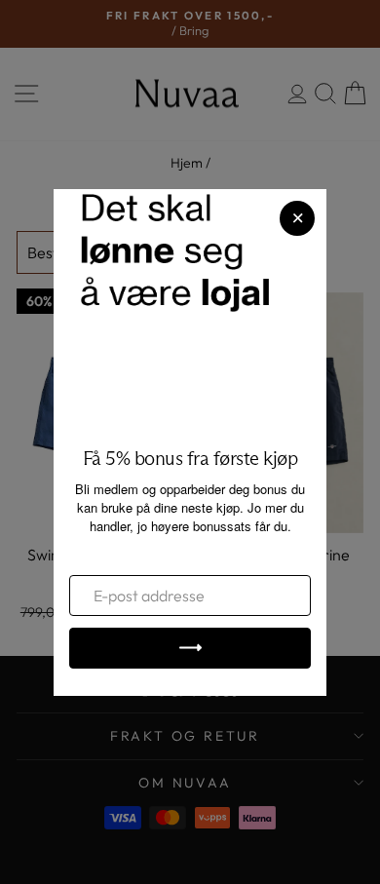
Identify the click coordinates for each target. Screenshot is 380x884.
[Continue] (190, 648)
